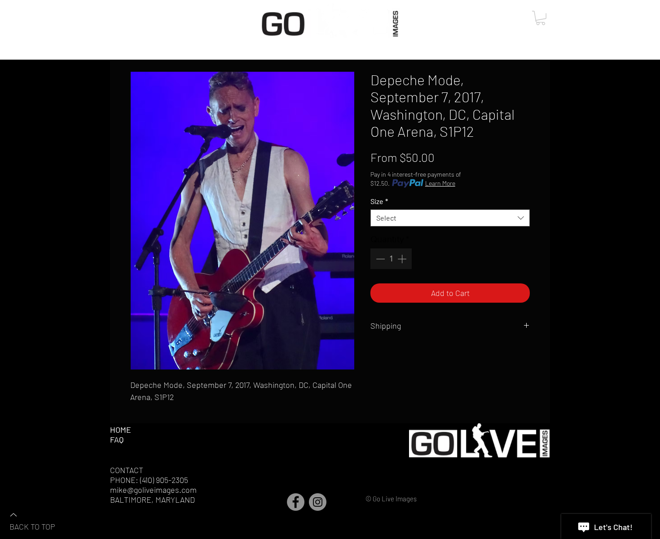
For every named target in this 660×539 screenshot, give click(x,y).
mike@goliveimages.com (153, 490)
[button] (540, 18)
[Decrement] (379, 259)
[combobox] (450, 217)
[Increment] (402, 259)
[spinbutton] (391, 259)
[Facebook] (295, 502)
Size (379, 201)
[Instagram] (317, 502)
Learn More (440, 183)
